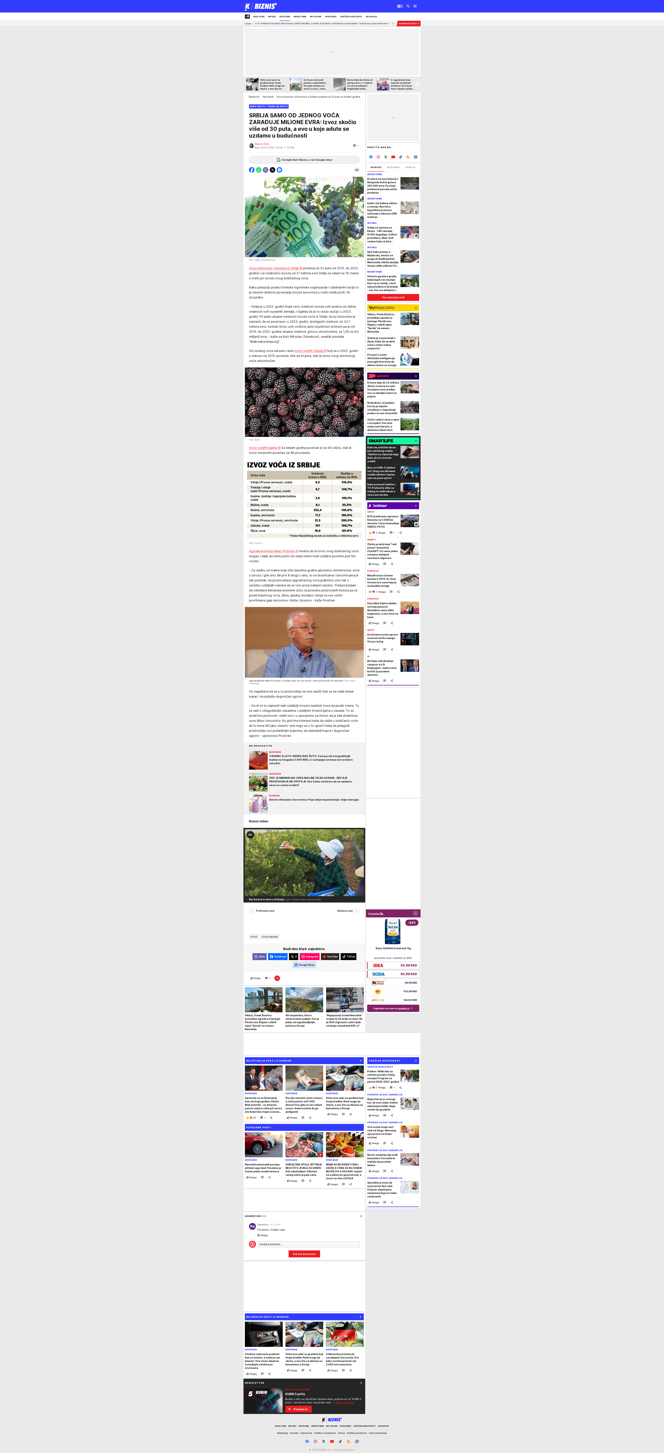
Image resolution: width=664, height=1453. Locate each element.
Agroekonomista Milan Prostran (272, 551)
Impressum (306, 1433)
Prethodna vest (265, 910)
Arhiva (341, 1433)
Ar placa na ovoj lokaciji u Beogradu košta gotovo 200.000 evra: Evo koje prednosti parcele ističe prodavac (273, 23)
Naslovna (254, 96)
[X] (386, 157)
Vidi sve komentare (304, 1254)
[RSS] (408, 157)
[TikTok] (400, 157)
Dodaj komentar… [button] (270, 1244)
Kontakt (294, 1433)
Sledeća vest (345, 910)
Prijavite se (301, 1409)
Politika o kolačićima (325, 1433)
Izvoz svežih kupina (263, 448)
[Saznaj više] (361, 1383)
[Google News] (415, 157)
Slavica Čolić (262, 143)
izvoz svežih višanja (309, 351)
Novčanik (268, 96)
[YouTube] (393, 157)
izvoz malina (270, 936)
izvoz (253, 936)
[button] (356, 145)
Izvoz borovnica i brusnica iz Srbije (274, 268)
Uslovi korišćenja (378, 1433)
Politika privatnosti (357, 1433)
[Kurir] (261, 6)
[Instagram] (378, 157)
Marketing (282, 1433)
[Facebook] (371, 157)
